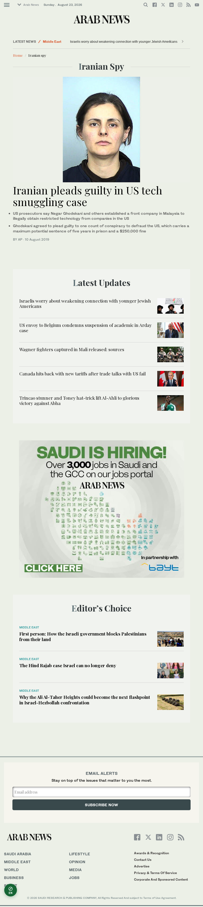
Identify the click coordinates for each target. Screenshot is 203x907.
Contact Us (142, 860)
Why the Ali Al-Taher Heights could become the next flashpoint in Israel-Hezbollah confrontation (84, 699)
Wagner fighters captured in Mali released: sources (71, 349)
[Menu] (7, 5)
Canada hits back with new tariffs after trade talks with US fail (82, 373)
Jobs (74, 877)
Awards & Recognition (151, 853)
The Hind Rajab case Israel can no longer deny (67, 665)
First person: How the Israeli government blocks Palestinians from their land (82, 636)
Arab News (31, 5)
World (11, 869)
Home (18, 55)
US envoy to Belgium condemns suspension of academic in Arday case (85, 327)
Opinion (77, 862)
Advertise (141, 866)
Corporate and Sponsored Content (161, 879)
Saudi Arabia (17, 854)
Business (14, 877)
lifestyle (79, 854)
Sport (10, 885)
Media (75, 869)
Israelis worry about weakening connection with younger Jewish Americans (123, 42)
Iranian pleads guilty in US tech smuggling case (87, 196)
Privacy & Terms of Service (155, 873)
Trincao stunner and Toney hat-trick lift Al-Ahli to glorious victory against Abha (79, 400)
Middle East (52, 42)
